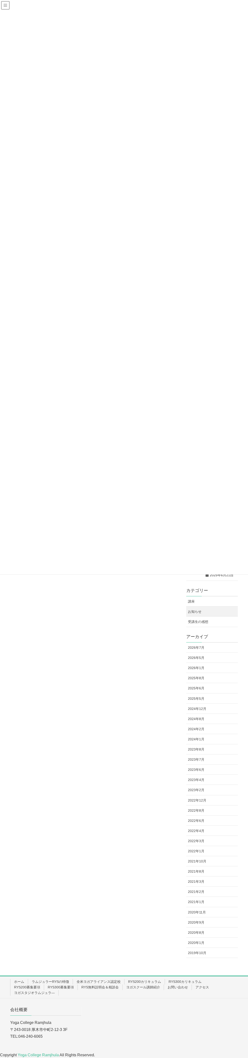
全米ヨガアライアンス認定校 (99, 982)
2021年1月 (196, 902)
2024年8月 (196, 719)
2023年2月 (196, 790)
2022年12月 (197, 800)
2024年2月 (196, 729)
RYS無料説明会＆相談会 (100, 987)
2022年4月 (196, 831)
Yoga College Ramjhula (39, 1055)
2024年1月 (196, 739)
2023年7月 (196, 759)
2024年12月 (197, 709)
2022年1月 (196, 851)
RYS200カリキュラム (144, 982)
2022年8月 (196, 810)
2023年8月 (196, 749)
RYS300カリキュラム (185, 982)
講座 (191, 601)
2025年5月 (196, 698)
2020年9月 (196, 922)
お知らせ (195, 611)
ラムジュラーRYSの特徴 (50, 982)
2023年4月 (196, 780)
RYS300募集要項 (61, 987)
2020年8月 (196, 932)
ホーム (19, 982)
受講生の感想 (198, 622)
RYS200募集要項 (27, 987)
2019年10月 (197, 953)
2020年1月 (196, 943)
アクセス (202, 987)
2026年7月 (196, 647)
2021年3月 (196, 881)
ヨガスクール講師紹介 (143, 987)
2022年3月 (196, 841)
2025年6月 (196, 688)
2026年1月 (196, 668)
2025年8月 (196, 678)
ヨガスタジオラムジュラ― (34, 993)
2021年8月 (196, 871)
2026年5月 (196, 658)
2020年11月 (197, 912)
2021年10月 (197, 861)
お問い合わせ (178, 987)
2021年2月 (196, 892)
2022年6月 (196, 821)
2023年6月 (196, 770)
